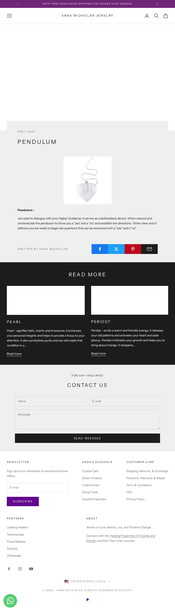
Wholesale (14, 556)
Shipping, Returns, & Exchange (147, 471)
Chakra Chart (90, 485)
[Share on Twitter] (116, 249)
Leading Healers (17, 527)
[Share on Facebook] (100, 249)
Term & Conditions (139, 485)
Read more (14, 354)
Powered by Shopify (115, 590)
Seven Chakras (92, 478)
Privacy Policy (135, 499)
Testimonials (15, 534)
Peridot (101, 322)
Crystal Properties (94, 499)
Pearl (14, 322)
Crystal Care (90, 471)
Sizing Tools (90, 492)
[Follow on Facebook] (9, 569)
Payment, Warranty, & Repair (145, 478)
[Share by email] (149, 249)
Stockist (12, 548)
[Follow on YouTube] (31, 569)
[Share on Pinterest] (133, 249)
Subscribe (23, 501)
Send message (87, 438)
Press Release (16, 541)
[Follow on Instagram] (20, 569)
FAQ (129, 492)
